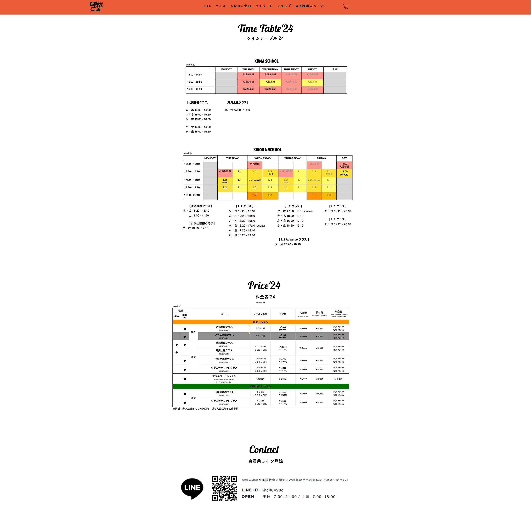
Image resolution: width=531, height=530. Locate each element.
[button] (346, 6)
